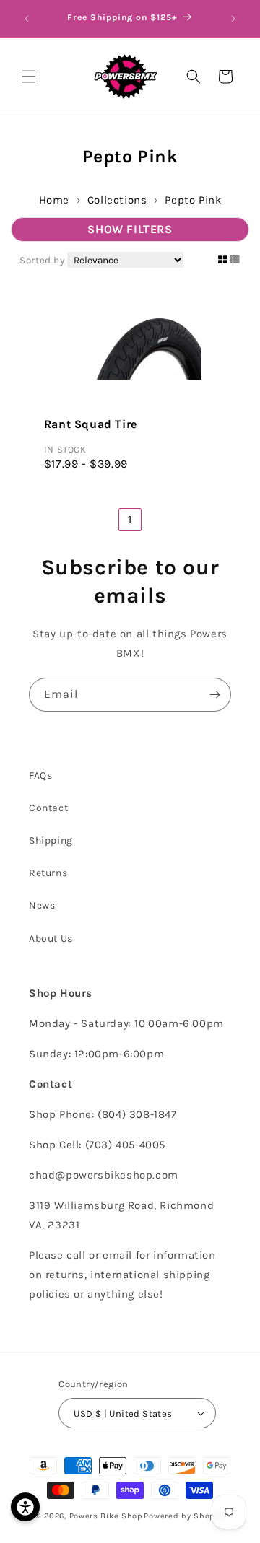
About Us (51, 938)
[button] (29, 76)
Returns (48, 873)
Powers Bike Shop (105, 1516)
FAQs (40, 775)
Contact (48, 808)
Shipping (51, 840)
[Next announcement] (233, 19)
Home (54, 199)
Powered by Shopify (184, 1516)
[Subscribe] (214, 695)
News (42, 905)
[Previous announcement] (27, 19)
